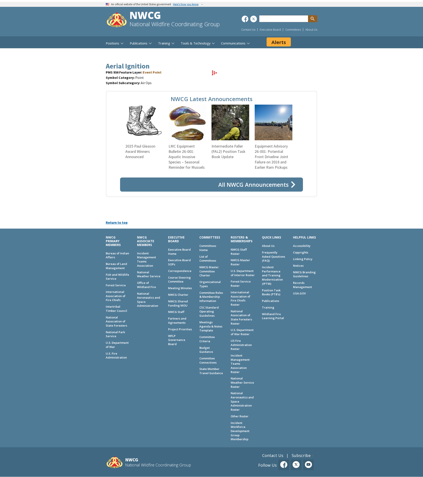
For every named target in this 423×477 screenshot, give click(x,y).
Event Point (152, 72)
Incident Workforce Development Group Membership (240, 431)
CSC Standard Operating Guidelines (209, 311)
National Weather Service (148, 274)
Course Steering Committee (179, 279)
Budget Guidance (206, 350)
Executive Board (270, 29)
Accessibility (301, 246)
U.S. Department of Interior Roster (243, 273)
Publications (270, 301)
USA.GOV (299, 293)
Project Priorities (180, 329)
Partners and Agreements (177, 320)
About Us (311, 29)
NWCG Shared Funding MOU (178, 303)
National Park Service (115, 334)
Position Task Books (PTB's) (271, 292)
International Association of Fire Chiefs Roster (240, 298)
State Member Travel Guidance (211, 371)
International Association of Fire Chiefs (115, 296)
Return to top (117, 222)
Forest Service (116, 285)
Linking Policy (302, 259)
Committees (293, 29)
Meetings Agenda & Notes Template (210, 326)
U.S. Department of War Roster (242, 332)
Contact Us (248, 29)
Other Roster (240, 416)
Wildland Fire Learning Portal (273, 316)
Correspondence (179, 271)
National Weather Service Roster (242, 382)
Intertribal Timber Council (116, 309)
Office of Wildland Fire (146, 285)
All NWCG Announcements (253, 184)
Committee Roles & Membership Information (211, 297)
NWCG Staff (176, 312)
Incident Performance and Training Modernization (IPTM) (272, 275)
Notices (298, 266)
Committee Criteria (207, 339)
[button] (214, 74)
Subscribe (301, 455)
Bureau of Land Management (116, 266)
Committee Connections (208, 360)
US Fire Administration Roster (241, 345)
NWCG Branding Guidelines (304, 274)
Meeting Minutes (180, 288)
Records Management (302, 285)
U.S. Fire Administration (116, 355)
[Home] (117, 20)
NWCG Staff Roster (239, 252)
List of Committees (207, 259)
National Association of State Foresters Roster (241, 317)
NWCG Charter (178, 295)
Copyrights (300, 252)
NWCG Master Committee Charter (209, 271)
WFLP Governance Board (176, 340)
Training (268, 307)
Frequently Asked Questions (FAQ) (273, 256)
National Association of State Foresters (116, 321)
